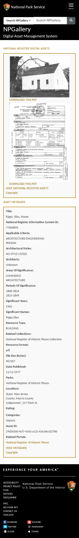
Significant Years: (17, 301)
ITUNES (35, 532)
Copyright (12, 193)
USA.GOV (8, 515)
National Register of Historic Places (27, 442)
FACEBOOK (11, 522)
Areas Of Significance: (20, 270)
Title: (9, 211)
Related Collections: (18, 334)
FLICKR (10, 532)
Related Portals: (16, 437)
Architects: (13, 259)
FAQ (5, 503)
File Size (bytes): (16, 356)
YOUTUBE (36, 522)
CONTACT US (10, 511)
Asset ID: (11, 426)
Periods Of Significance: (21, 286)
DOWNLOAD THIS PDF (23, 100)
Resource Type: (16, 323)
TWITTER (11, 527)
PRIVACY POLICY (11, 486)
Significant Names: (18, 312)
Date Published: (16, 367)
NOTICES (8, 494)
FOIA (6, 490)
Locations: (12, 388)
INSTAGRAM (37, 527)
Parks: (10, 377)
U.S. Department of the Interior (44, 487)
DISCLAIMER (9, 497)
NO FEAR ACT (10, 507)
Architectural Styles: (19, 248)
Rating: (10, 408)
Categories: (13, 415)
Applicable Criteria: (18, 233)
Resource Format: (17, 345)
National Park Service (38, 483)
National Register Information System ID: (32, 222)
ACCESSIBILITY (11, 483)
